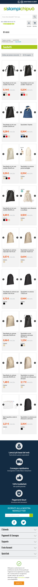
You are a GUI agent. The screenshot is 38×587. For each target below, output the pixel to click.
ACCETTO (19, 583)
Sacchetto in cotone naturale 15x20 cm (27, 250)
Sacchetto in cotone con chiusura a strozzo (28, 418)
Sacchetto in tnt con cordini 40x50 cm (9, 209)
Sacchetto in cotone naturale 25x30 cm (9, 334)
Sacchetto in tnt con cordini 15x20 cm (27, 83)
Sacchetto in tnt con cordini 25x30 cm (9, 125)
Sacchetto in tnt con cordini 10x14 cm (9, 83)
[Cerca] (35, 17)
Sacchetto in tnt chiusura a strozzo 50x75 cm (27, 335)
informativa (21, 577)
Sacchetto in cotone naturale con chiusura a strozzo (28, 376)
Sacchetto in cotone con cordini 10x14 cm (11, 292)
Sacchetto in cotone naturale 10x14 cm (9, 250)
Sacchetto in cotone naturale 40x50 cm (9, 376)
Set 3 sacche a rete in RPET (10, 418)
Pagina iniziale (6, 40)
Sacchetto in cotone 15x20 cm (27, 292)
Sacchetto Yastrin (26, 124)
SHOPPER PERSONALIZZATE (10, 41)
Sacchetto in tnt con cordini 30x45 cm (9, 167)
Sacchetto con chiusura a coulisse (28, 209)
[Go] (31, 515)
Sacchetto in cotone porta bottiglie (27, 167)
